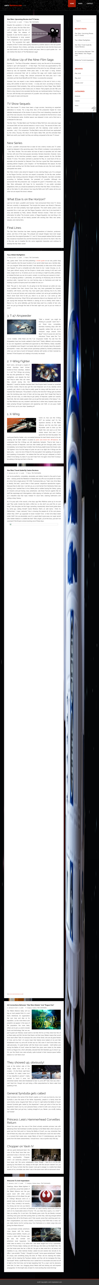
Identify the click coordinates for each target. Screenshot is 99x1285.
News (80, 3)
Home (72, 3)
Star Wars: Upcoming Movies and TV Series (23, 19)
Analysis (29, 1008)
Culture (34, 1008)
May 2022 (78, 73)
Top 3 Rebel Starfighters (16, 255)
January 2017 (79, 83)
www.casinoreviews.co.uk (16, 994)
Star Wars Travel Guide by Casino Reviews (22, 470)
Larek (20, 22)
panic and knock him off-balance (47, 440)
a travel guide (40, 260)
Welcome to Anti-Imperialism (18, 1181)
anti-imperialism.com (55, 1282)
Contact (90, 3)
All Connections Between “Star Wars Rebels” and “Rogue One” (30, 1005)
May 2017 (78, 78)
